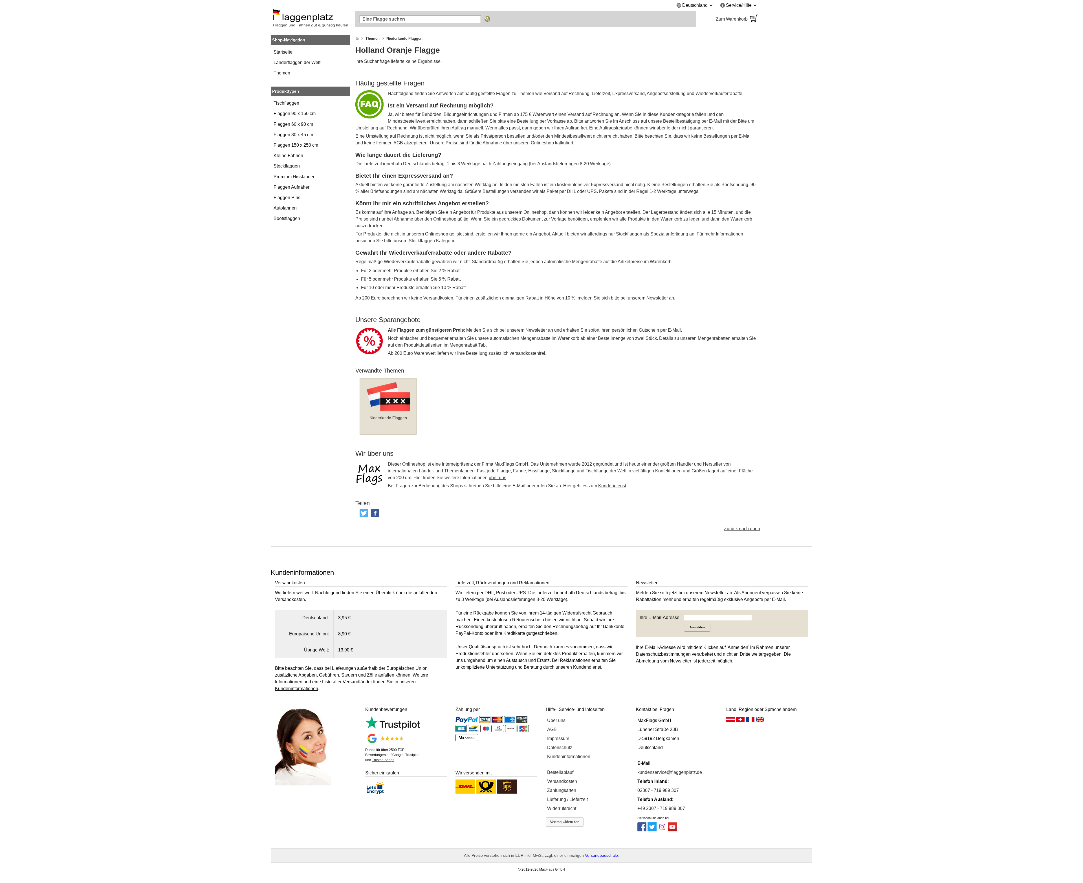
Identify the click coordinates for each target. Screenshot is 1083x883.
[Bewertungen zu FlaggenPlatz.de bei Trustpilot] (392, 728)
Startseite (283, 52)
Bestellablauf (560, 772)
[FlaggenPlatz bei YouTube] (672, 829)
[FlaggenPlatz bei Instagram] (662, 829)
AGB (552, 729)
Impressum (558, 738)
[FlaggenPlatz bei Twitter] (652, 829)
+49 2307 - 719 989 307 (661, 808)
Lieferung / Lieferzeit (567, 799)
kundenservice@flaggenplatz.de (669, 772)
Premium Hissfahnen (295, 176)
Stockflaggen (287, 166)
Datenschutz (559, 747)
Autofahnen (285, 208)
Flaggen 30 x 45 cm (293, 134)
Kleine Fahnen (288, 155)
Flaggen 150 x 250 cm (296, 145)
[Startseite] (357, 38)
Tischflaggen (286, 103)
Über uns (556, 720)
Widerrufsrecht (561, 808)
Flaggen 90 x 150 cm (295, 113)
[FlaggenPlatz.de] (310, 19)
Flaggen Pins (287, 197)
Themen (282, 73)
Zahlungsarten (561, 790)
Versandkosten (562, 781)
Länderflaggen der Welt (297, 62)
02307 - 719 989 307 (658, 790)
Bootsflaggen (287, 218)
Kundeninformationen (568, 756)
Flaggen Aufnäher (291, 187)
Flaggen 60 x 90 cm (293, 124)
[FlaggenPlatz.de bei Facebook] (641, 829)
